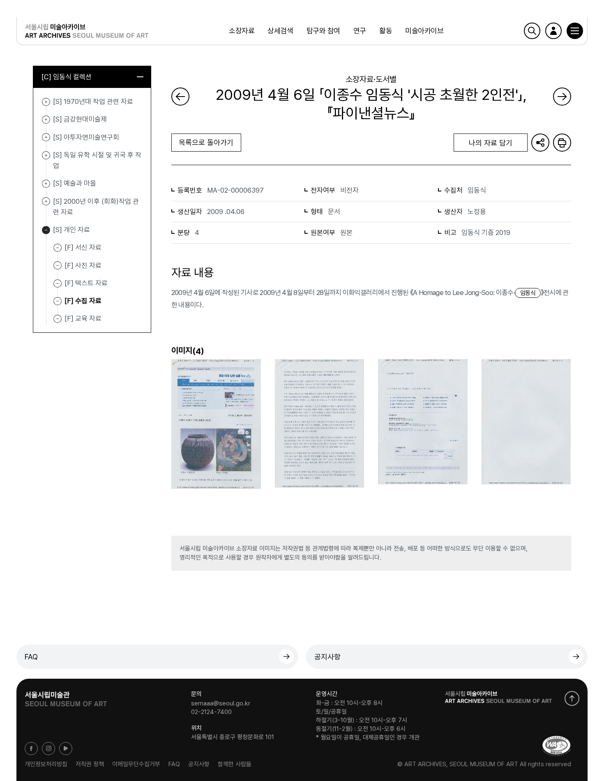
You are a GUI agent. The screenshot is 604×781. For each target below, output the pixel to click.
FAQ (31, 656)
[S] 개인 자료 (46, 230)
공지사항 (327, 656)
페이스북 (31, 748)
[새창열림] (66, 696)
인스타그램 (48, 748)
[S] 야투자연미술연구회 (46, 137)
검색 (532, 31)
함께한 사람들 (234, 764)
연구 (359, 30)
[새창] (556, 746)
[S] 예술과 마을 (46, 183)
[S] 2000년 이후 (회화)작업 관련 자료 (46, 201)
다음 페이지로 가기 (562, 97)
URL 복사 (540, 143)
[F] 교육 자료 (83, 318)
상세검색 (280, 30)
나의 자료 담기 (490, 142)
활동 (385, 30)
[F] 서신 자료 (83, 247)
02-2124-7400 (211, 712)
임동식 (527, 293)
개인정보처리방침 (46, 764)
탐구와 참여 (323, 30)
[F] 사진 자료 (83, 265)
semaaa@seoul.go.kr (220, 703)
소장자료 (241, 30)
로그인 (553, 31)
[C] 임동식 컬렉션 (66, 77)
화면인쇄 (562, 143)
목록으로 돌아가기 (206, 142)
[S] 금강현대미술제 (46, 119)
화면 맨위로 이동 (572, 698)
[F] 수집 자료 (83, 301)
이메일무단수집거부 (136, 764)
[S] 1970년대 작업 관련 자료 (46, 101)
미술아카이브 (424, 30)
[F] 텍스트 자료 (86, 283)
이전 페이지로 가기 (180, 97)
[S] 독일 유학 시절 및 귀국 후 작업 (46, 155)
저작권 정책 (90, 764)
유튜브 (66, 748)
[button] (575, 31)
